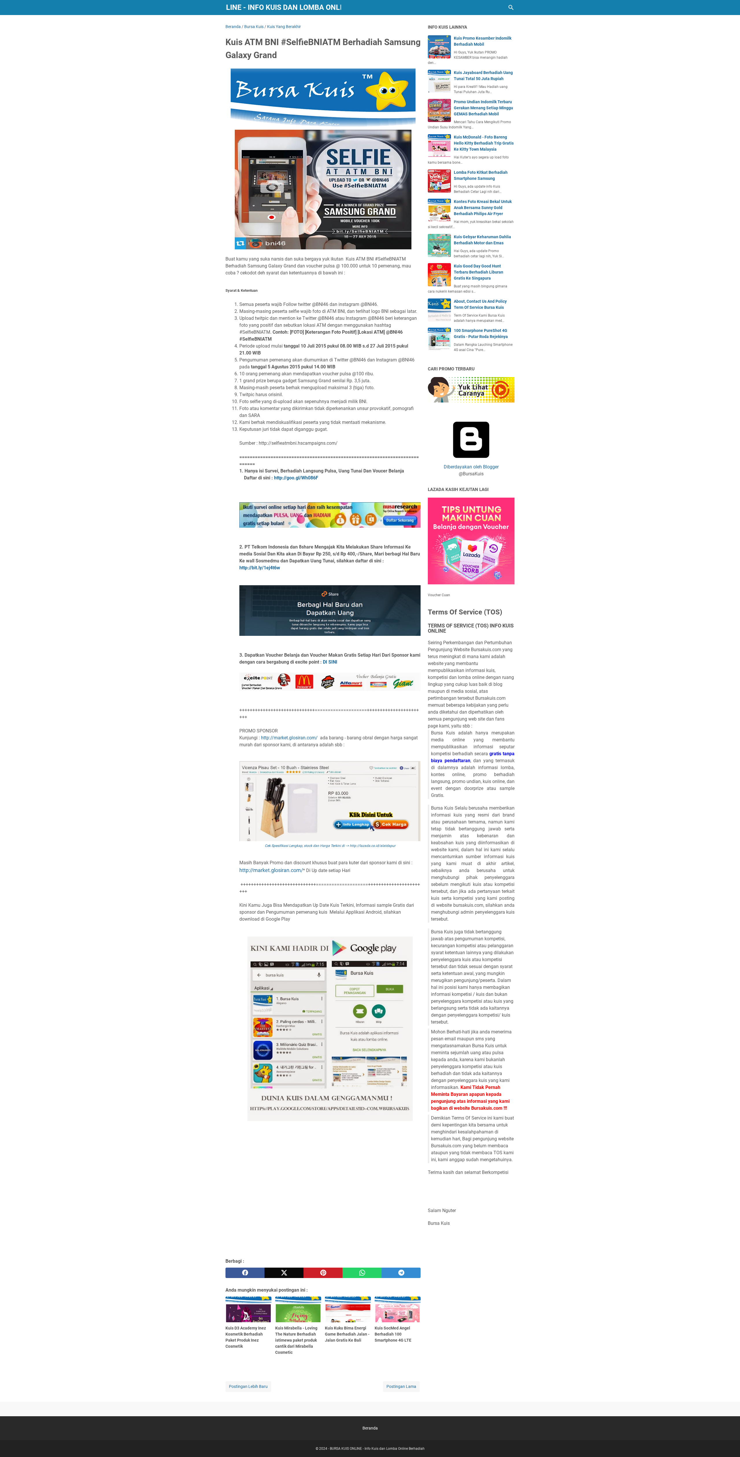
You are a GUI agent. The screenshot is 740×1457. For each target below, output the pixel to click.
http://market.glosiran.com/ (290, 737)
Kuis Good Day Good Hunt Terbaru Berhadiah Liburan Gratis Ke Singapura (478, 272)
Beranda (370, 1428)
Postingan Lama (401, 1386)
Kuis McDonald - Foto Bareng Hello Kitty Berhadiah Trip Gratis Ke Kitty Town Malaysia (484, 143)
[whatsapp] (362, 1273)
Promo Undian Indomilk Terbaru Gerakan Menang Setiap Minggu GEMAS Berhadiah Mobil (483, 107)
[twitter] (284, 1273)
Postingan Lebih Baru (248, 1386)
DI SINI (330, 662)
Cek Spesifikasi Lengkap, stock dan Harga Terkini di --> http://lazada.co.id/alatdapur (330, 846)
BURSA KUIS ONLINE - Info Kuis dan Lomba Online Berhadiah (283, 7)
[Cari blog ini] (511, 7)
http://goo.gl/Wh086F (296, 478)
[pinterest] (323, 1273)
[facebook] (244, 1273)
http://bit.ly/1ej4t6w (259, 567)
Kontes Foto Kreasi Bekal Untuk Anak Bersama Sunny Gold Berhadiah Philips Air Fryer (483, 207)
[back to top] (728, 1444)
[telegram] (401, 1273)
